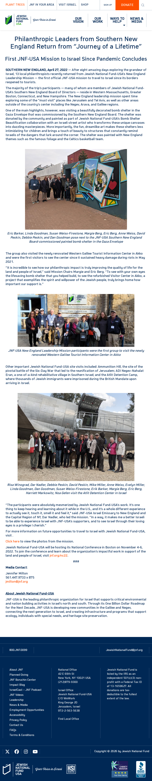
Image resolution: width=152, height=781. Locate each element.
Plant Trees (15, 4)
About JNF (16, 669)
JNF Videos (16, 695)
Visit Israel (67, 4)
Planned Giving (18, 674)
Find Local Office (68, 719)
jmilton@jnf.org (17, 581)
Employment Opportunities (26, 710)
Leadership (16, 700)
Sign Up (108, 5)
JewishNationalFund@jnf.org (124, 650)
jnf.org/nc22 (58, 555)
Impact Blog (17, 684)
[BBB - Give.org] (141, 769)
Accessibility (17, 715)
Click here (12, 541)
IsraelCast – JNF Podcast (25, 690)
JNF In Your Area (41, 4)
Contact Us (16, 725)
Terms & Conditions (21, 735)
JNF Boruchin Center (22, 679)
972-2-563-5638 (69, 710)
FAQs (12, 730)
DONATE (127, 5)
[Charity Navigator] (119, 769)
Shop (84, 4)
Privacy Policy (18, 720)
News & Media (18, 705)
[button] (78, 20)
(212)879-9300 (68, 682)
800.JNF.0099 (18, 650)
